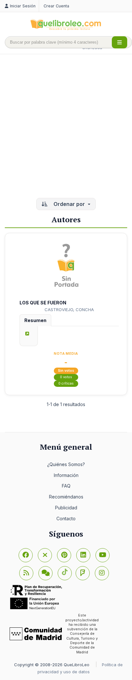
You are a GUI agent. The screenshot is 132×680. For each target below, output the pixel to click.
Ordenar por (69, 204)
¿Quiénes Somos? (66, 464)
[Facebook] (26, 555)
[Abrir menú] (119, 42)
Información (66, 475)
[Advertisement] (66, 127)
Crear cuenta (56, 6)
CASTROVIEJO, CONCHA (69, 309)
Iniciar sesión (23, 6)
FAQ (66, 486)
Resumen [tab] (35, 320)
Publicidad (66, 507)
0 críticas (66, 383)
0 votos (66, 377)
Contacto (66, 518)
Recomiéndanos (66, 496)
